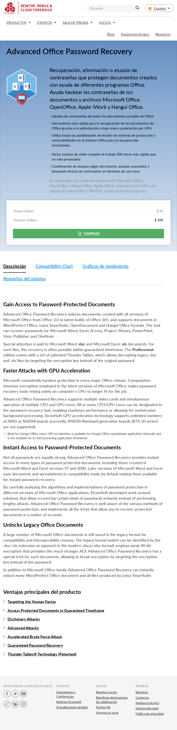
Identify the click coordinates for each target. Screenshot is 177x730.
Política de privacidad (150, 714)
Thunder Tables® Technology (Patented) (42, 654)
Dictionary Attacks (24, 619)
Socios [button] (105, 23)
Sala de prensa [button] (75, 23)
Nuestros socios (106, 692)
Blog (110, 34)
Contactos (142, 697)
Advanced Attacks (23, 627)
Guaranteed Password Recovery (35, 645)
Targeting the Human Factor (32, 601)
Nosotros (162, 34)
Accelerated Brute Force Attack (35, 636)
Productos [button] (16, 23)
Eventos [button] (44, 23)
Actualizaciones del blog (72, 707)
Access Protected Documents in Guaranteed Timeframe (56, 610)
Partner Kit (103, 707)
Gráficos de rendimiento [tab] (105, 266)
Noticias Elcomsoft (68, 702)
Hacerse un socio (107, 713)
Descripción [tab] (14, 266)
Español (160, 8)
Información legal (147, 708)
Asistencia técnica (135, 34)
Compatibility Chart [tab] (54, 266)
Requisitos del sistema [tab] (24, 278)
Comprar (92, 233)
